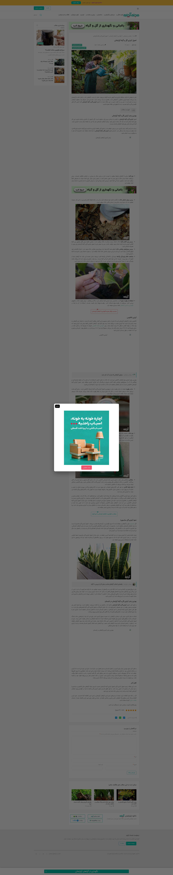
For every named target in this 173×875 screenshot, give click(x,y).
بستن (57, 406)
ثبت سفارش (86, 467)
